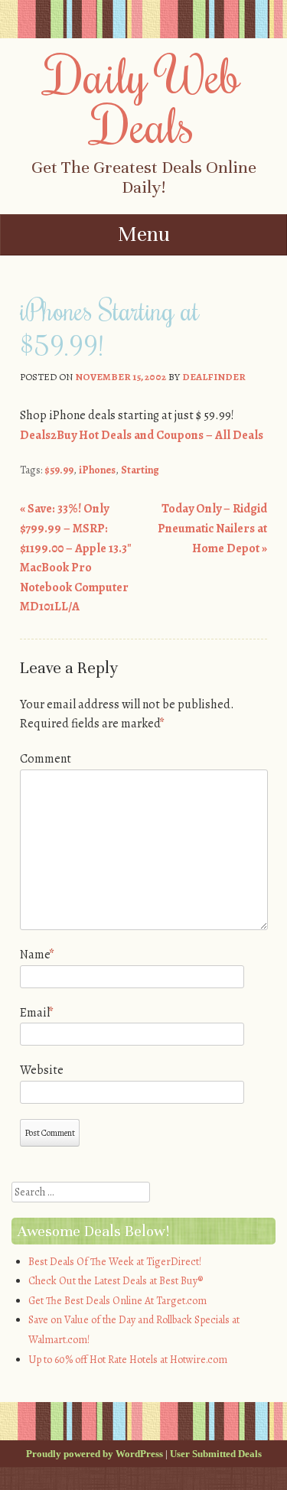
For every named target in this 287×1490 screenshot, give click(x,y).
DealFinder (214, 376)
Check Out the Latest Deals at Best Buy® (115, 1281)
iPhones (97, 470)
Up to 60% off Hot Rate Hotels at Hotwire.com (127, 1359)
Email (37, 1012)
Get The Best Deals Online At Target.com (117, 1300)
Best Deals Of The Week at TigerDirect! (114, 1261)
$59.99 (58, 470)
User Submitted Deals (216, 1453)
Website (42, 1070)
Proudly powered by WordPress (94, 1453)
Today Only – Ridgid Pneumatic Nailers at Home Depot (212, 528)
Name (37, 954)
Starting (140, 470)
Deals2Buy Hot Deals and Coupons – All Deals (141, 435)
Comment (45, 758)
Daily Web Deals (143, 99)
